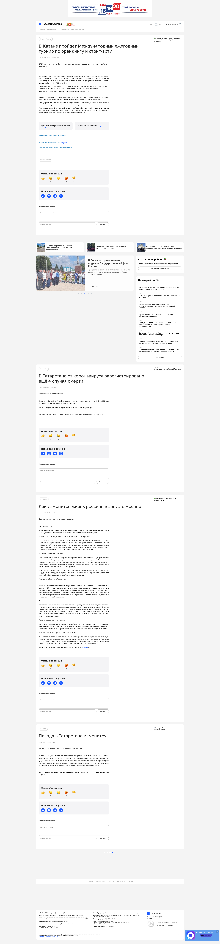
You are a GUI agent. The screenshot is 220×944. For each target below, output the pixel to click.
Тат (160, 24)
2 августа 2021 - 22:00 (44, 512)
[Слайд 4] (88, 293)
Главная (42, 29)
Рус (151, 24)
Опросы (111, 881)
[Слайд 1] (78, 293)
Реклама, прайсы (77, 29)
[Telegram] (55, 196)
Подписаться (206, 935)
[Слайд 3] (84, 293)
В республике (45, 39)
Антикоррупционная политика (48, 933)
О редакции (64, 29)
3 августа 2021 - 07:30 (44, 57)
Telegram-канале (48, 127)
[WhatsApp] (61, 196)
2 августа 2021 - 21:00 (44, 742)
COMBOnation (45, 160)
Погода (43, 729)
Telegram (63, 143)
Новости (43, 369)
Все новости (160, 357)
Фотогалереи (100, 881)
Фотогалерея (52, 29)
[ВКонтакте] (43, 196)
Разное (130, 881)
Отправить (102, 224)
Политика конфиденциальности (48, 936)
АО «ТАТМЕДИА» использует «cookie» (50, 934)
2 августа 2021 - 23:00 (44, 387)
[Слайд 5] (91, 293)
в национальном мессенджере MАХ (90, 127)
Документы (121, 881)
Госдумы (84, 647)
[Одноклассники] (49, 196)
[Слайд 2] (81, 293)
